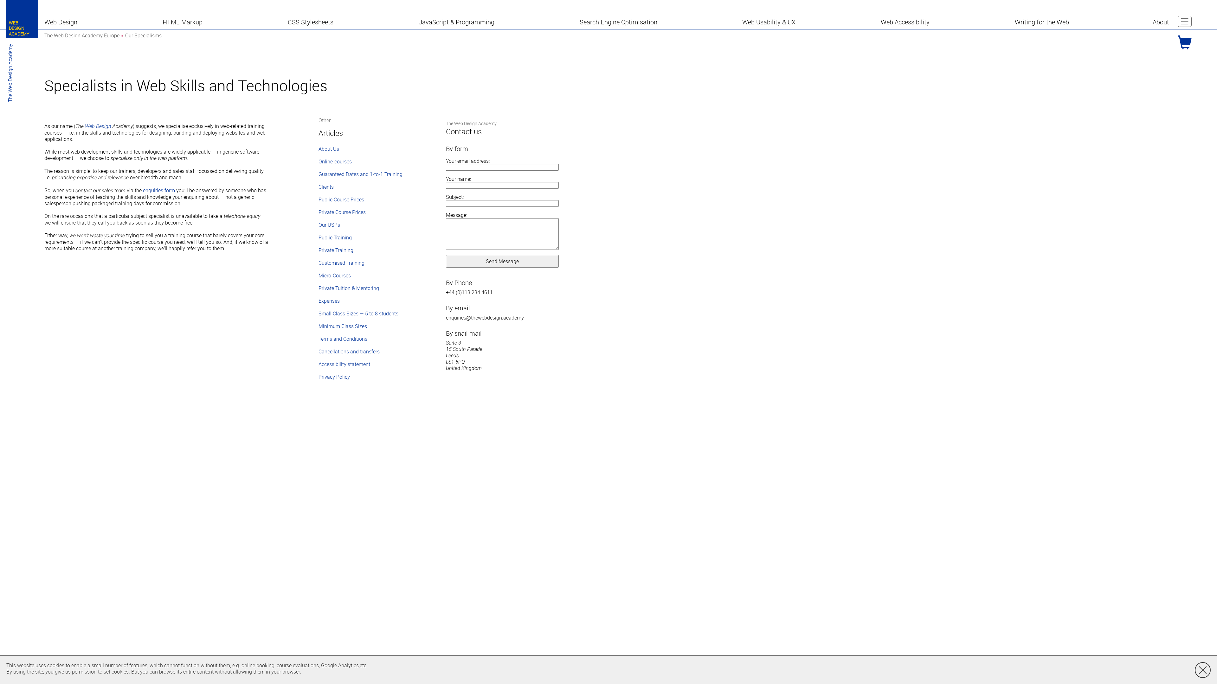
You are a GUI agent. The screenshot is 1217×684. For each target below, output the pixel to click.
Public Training (335, 237)
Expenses (329, 300)
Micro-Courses (335, 275)
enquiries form (159, 190)
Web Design (98, 126)
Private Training (336, 250)
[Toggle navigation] (1185, 21)
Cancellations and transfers (349, 351)
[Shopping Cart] (1185, 42)
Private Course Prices (342, 212)
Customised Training (341, 262)
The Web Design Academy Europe (81, 35)
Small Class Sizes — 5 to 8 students (358, 313)
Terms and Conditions (343, 338)
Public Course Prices (341, 199)
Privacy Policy (334, 376)
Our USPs (329, 224)
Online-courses (335, 161)
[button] (61, 22)
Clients (326, 186)
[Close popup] (1203, 670)
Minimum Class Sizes (343, 326)
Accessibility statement (344, 364)
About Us (329, 148)
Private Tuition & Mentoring (349, 288)
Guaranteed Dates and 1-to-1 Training (360, 174)
